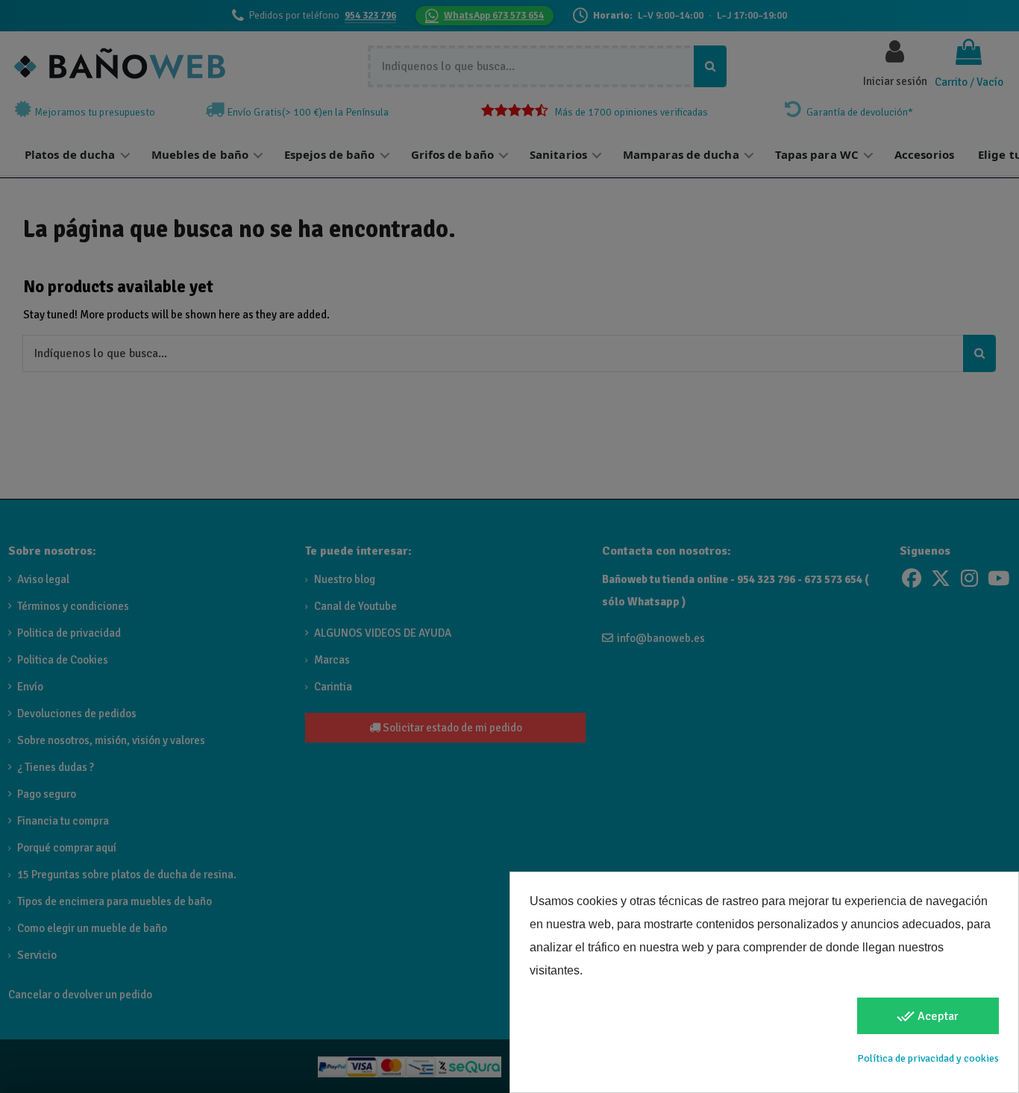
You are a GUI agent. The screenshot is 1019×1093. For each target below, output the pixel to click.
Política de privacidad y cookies (928, 1058)
